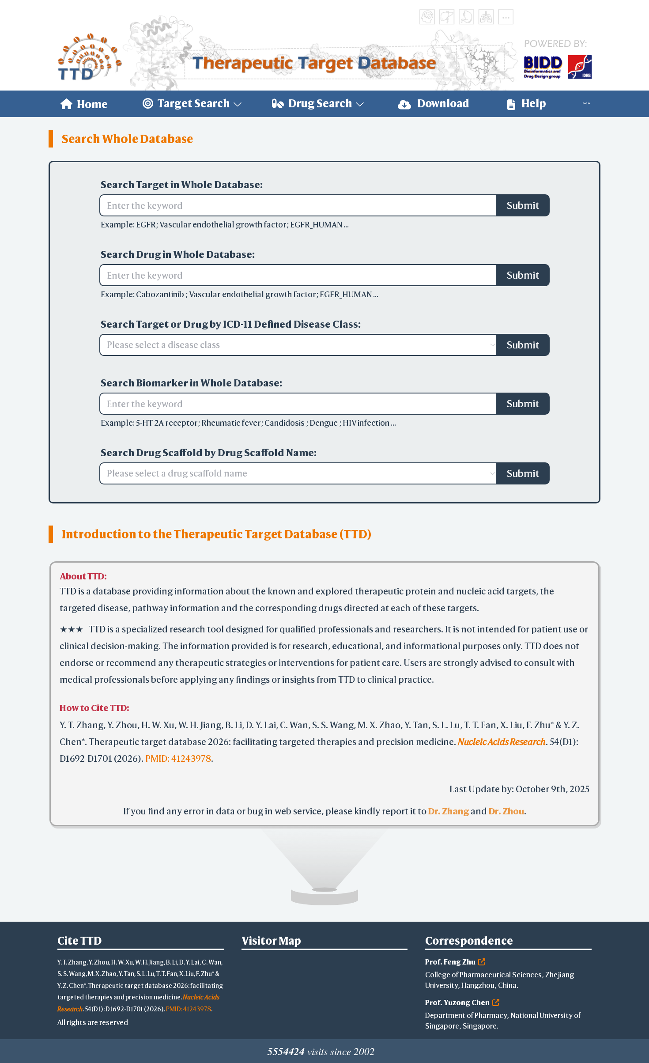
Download (442, 103)
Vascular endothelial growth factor (223, 224)
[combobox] (293, 345)
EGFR (146, 224)
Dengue (324, 422)
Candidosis (285, 422)
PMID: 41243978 (178, 762)
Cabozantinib (160, 294)
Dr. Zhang (448, 815)
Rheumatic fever (231, 422)
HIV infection (367, 422)
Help (533, 103)
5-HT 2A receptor (167, 422)
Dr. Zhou (506, 815)
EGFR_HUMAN (316, 224)
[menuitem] (84, 104)
